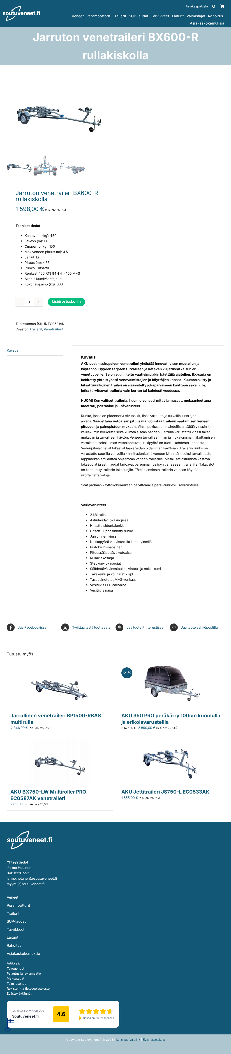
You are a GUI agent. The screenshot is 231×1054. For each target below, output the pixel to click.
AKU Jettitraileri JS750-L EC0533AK (165, 792)
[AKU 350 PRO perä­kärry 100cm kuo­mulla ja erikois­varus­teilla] (171, 665)
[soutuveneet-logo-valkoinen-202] (21, 7)
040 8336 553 (18, 873)
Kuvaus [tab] (12, 350)
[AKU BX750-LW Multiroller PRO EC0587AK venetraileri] (60, 742)
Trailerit (36, 329)
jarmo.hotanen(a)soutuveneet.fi (32, 878)
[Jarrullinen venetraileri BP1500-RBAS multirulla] (60, 665)
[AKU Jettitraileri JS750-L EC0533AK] (171, 742)
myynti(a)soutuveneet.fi (26, 884)
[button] (214, 6)
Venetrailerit (53, 329)
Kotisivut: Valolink (128, 1039)
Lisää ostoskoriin (66, 302)
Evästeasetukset (154, 1039)
